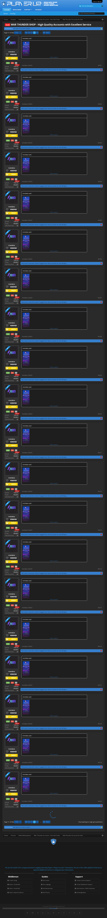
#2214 (100, 569)
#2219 (100, 762)
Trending (12, 14)
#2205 (100, 220)
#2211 (100, 452)
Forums (7, 10)
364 (44, 33)
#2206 (100, 259)
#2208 (100, 336)
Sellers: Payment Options (16, 892)
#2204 (100, 181)
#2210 (100, 414)
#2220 (100, 801)
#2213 (100, 530)
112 (34, 33)
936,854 (15, 69)
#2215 (100, 607)
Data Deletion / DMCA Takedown (86, 888)
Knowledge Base (81, 892)
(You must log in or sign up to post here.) (90, 822)
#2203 (100, 143)
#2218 (100, 724)
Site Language (47, 884)
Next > (48, 33)
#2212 (100, 491)
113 (37, 33)
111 (32, 33)
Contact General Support (84, 880)
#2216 (100, 646)
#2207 (100, 298)
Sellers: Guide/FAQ (14, 888)
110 (29, 33)
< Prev (16, 33)
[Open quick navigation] (102, 19)
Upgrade (38, 10)
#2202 (100, 104)
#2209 (100, 375)
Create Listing (13, 880)
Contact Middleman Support (84, 884)
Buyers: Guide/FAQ (14, 884)
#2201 (100, 65)
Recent (6, 14)
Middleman (17, 10)
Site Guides (46, 880)
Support (27, 10)
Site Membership (48, 888)
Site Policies (46, 892)
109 (26, 33)
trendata (24, 65)
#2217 (100, 685)
